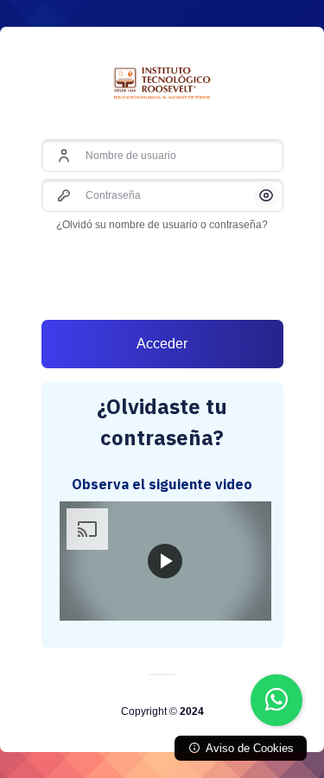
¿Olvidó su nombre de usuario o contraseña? (162, 225)
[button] (266, 195)
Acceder (162, 343)
